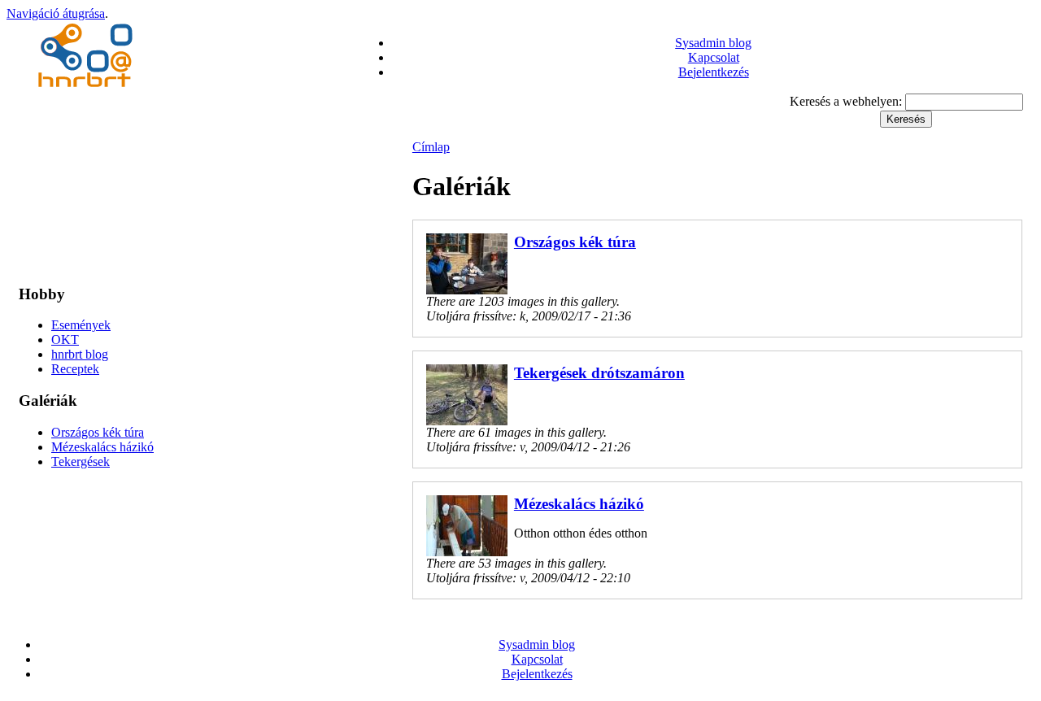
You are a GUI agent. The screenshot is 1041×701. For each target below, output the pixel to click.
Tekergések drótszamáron (599, 372)
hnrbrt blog (79, 354)
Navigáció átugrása (56, 13)
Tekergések (80, 461)
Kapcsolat (713, 57)
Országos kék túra (97, 432)
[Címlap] (88, 89)
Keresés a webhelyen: (847, 101)
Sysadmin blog (713, 43)
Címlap (431, 147)
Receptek (75, 369)
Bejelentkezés (713, 72)
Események (81, 325)
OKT (65, 339)
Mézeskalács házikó (102, 447)
